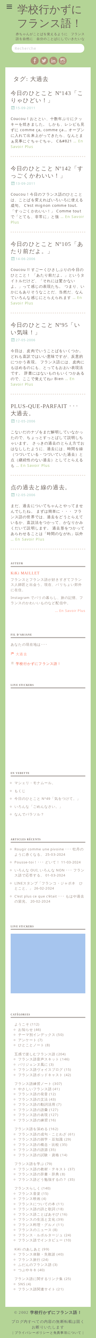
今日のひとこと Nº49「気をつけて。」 (47, 798)
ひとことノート (31, 1045)
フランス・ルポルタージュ (40, 1235)
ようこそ (21, 1024)
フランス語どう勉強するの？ (42, 1179)
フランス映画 (29, 1198)
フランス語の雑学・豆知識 (40, 1139)
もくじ (20, 790)
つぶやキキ (27, 1269)
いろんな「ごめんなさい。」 (38, 806)
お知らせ (25, 1029)
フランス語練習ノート (33, 1083)
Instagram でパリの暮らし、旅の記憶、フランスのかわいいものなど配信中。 (47, 600)
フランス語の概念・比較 (38, 1144)
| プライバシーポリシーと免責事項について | (48, 1333)
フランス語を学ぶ (29, 1163)
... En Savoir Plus (70, 610)
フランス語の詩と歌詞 (36, 1209)
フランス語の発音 (33, 1094)
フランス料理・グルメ (36, 1224)
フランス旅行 (29, 1259)
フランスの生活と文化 (36, 1219)
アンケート (27, 1040)
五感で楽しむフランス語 (34, 1054)
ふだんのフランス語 (35, 1264)
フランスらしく (27, 1188)
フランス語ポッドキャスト (40, 1074)
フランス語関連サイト (36, 1289)
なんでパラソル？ (29, 814)
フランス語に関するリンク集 (38, 1278)
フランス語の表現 (33, 1114)
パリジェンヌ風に (33, 1064)
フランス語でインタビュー (40, 1240)
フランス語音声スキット (38, 1059)
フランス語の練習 (33, 1120)
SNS (21, 1284)
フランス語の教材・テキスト (42, 1169)
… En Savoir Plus (33, 465)
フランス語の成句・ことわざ (42, 1134)
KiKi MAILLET (25, 573)
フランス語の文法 (33, 1099)
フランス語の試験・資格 (38, 1154)
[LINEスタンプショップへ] (48, 722)
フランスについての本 (36, 1203)
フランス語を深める (31, 1128)
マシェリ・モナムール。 (34, 782)
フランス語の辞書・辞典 (38, 1174)
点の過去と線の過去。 (41, 487)
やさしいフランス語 (35, 1088)
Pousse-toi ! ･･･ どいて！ (37, 862)
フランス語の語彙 (33, 1109)
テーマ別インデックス (36, 1034)
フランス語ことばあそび (38, 1214)
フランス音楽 (29, 1193)
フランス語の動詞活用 (36, 1104)
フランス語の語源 (33, 1149)
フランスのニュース (35, 1229)
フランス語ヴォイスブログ (40, 1069)
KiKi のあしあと (27, 1249)
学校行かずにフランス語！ (56, 1312)
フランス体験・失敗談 (36, 1254)
